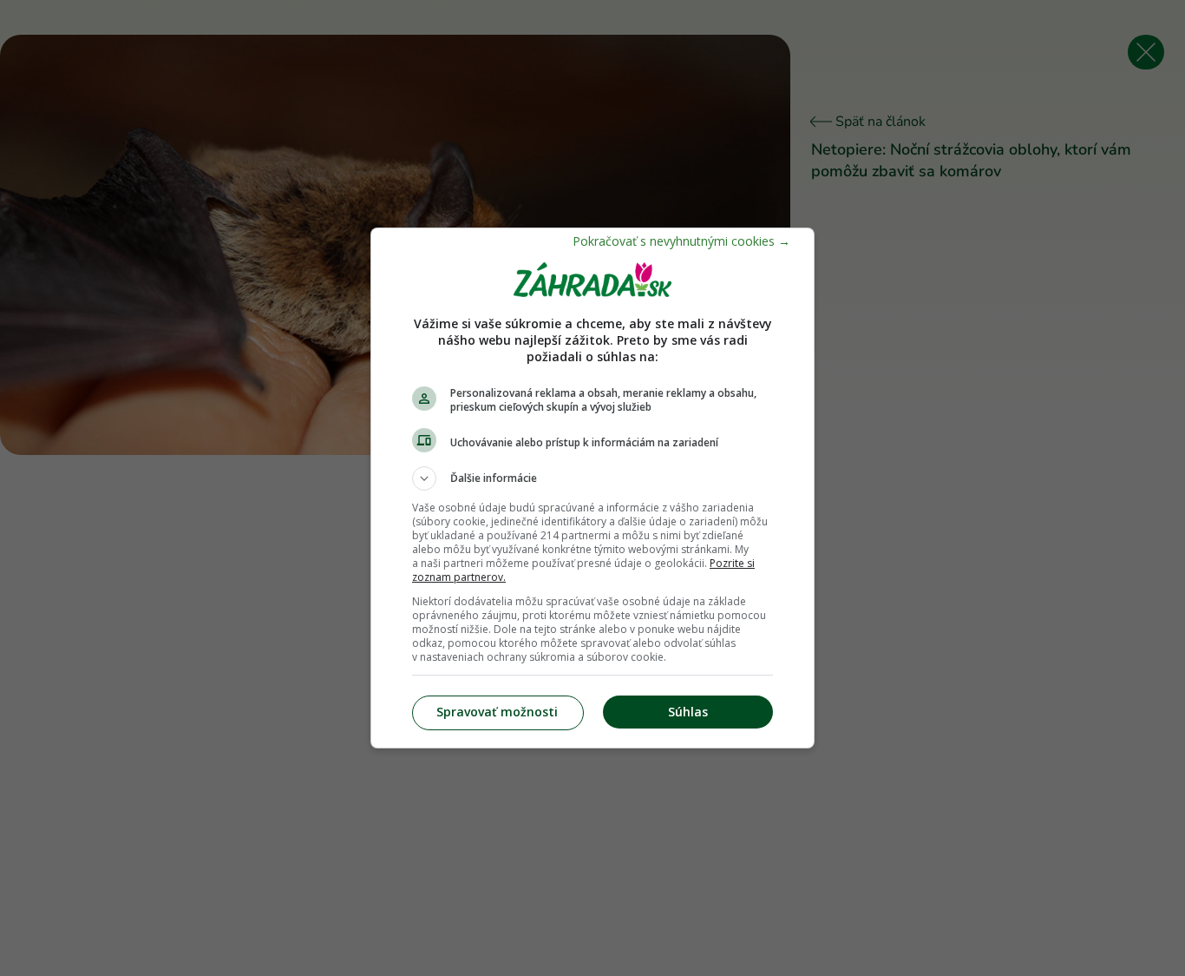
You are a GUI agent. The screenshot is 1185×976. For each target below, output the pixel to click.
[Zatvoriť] (681, 241)
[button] (592, 478)
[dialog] (592, 488)
